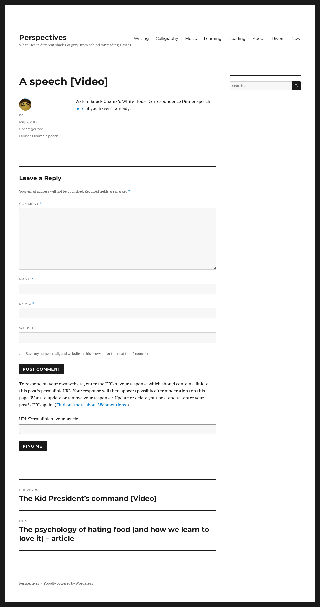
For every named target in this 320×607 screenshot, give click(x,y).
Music (191, 38)
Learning (213, 38)
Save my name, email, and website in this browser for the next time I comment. (89, 354)
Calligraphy (167, 38)
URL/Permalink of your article (48, 418)
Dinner (25, 136)
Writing (141, 38)
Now (296, 38)
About (259, 38)
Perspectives (43, 37)
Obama (38, 136)
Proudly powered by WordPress (68, 583)
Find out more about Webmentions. (91, 404)
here (80, 108)
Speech (52, 136)
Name (26, 279)
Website (27, 328)
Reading (237, 38)
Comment (30, 204)
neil (22, 115)
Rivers (278, 38)
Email (26, 304)
